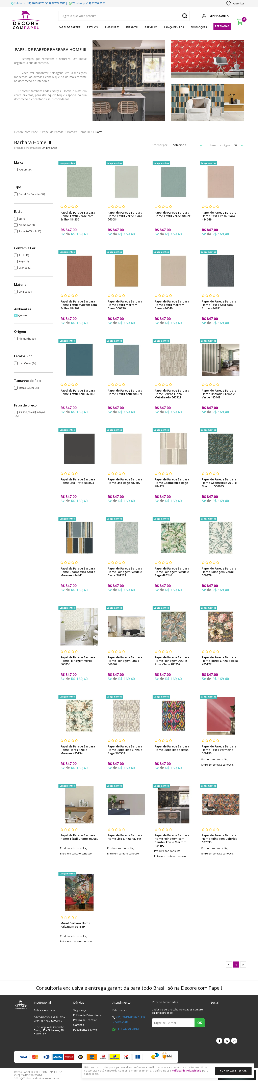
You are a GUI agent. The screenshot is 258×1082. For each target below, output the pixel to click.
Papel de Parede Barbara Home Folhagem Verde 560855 (77, 660)
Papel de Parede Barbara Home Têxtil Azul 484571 (125, 392)
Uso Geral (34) (27, 363)
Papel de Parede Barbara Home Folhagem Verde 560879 (219, 571)
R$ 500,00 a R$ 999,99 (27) (30, 414)
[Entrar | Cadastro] (204, 15)
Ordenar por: (160, 145)
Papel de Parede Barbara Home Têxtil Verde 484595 (173, 214)
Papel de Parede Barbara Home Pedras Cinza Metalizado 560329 (172, 394)
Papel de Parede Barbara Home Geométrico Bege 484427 (172, 482)
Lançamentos (174, 27)
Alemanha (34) (27, 338)
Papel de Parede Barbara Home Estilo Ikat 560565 (172, 748)
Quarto (98, 132)
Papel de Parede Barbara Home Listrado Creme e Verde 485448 (219, 394)
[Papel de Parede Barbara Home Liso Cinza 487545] (126, 804)
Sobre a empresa (45, 1010)
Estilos (92, 27)
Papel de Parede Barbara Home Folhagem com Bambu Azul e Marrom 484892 (172, 840)
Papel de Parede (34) (32, 194)
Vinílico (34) (25, 291)
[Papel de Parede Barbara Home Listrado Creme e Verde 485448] (220, 359)
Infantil (132, 27)
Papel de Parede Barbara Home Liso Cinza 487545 (125, 837)
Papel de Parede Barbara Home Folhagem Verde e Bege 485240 (172, 571)
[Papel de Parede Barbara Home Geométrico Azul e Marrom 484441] (79, 537)
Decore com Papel (26, 132)
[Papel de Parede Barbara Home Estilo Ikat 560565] (173, 715)
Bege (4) (24, 261)
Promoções (199, 27)
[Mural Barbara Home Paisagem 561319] (79, 892)
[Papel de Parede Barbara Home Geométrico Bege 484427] (173, 449)
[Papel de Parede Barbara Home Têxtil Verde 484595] (173, 182)
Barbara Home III (78, 132)
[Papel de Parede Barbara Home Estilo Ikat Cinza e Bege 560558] (126, 715)
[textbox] (124, 16)
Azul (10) (24, 255)
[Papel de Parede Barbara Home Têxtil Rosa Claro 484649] (220, 182)
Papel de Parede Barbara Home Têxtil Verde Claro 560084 (125, 216)
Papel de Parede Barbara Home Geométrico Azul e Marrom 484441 (77, 571)
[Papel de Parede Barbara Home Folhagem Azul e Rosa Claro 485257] (173, 627)
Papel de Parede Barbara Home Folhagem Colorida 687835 (219, 838)
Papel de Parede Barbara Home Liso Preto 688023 (77, 481)
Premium (151, 27)
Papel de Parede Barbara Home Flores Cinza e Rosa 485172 (220, 660)
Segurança (80, 1010)
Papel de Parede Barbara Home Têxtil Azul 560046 (77, 392)
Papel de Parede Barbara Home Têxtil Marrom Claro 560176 (125, 304)
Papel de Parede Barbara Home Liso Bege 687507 (125, 481)
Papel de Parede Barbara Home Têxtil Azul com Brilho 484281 (219, 304)
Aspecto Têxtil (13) (30, 231)
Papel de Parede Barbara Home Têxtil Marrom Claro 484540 (172, 304)
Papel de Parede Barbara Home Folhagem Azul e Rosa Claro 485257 (172, 660)
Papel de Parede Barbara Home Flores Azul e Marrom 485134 (77, 749)
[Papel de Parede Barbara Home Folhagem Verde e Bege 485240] (173, 537)
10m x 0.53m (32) (29, 388)
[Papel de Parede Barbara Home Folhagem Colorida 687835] (220, 804)
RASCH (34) (25, 169)
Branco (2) (25, 267)
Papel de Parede (69, 27)
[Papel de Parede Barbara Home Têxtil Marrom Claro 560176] (126, 271)
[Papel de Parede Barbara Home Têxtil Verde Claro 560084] (126, 182)
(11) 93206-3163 (128, 1029)
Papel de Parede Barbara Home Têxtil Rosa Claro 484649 (219, 216)
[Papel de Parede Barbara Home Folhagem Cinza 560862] (126, 627)
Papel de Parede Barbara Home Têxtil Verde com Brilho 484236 (77, 216)
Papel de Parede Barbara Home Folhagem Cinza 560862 (125, 660)
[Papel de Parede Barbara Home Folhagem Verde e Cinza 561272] (126, 537)
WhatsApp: (88, 3)
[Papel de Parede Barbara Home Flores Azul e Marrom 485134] (79, 715)
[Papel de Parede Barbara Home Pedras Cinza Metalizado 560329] (173, 359)
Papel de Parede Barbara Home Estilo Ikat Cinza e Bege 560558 (125, 749)
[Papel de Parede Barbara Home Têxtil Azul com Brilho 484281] (220, 271)
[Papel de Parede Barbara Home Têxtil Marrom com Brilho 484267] (79, 271)
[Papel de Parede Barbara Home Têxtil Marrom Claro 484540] (173, 271)
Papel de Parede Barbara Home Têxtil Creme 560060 (79, 837)
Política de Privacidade (87, 1015)
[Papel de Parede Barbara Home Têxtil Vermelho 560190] (220, 715)
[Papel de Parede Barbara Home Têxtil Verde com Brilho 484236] (79, 182)
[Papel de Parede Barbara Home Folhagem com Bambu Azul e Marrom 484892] (173, 804)
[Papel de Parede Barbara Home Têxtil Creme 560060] (79, 804)
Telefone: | (40, 3)
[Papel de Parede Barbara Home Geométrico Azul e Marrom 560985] (220, 449)
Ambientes (112, 27)
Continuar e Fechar (233, 1070)
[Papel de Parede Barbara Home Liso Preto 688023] (79, 449)
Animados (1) (27, 225)
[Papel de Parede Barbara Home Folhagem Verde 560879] (220, 537)
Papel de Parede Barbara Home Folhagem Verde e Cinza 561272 (125, 571)
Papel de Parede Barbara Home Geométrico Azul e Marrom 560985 (219, 482)
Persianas (222, 26)
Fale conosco (120, 1010)
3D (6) (22, 218)
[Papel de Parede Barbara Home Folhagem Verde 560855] (79, 627)
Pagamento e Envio (85, 1029)
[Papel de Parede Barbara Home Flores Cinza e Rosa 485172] (220, 627)
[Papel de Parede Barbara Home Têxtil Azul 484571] (126, 359)
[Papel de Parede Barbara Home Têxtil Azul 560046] (79, 359)
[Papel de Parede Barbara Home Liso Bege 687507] (126, 449)
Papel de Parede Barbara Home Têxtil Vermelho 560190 (219, 749)
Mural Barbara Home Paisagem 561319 (75, 924)
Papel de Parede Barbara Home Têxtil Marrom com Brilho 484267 (78, 304)
